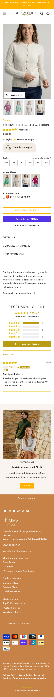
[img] (10, 363)
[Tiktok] (18, 510)
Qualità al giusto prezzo (15, 558)
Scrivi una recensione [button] (27, 344)
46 (30, 163)
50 (46, 163)
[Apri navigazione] (4, 13)
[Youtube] (14, 510)
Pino (7, 180)
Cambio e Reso (10, 583)
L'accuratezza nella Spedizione (18, 571)
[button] (10, 130)
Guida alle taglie (41, 158)
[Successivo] (47, 61)
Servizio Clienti (10, 587)
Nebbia (16, 180)
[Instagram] (9, 510)
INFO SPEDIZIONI (13, 254)
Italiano (26, 624)
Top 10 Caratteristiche (14, 603)
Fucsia (35, 180)
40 (6, 163)
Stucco (26, 180)
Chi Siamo (8, 567)
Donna (6, 120)
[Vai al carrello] (48, 13)
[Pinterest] (23, 510)
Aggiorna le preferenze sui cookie (29, 678)
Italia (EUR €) (9, 624)
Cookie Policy (25, 675)
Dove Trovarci (10, 562)
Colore (6, 172)
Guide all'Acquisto (12, 578)
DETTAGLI (9, 237)
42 (14, 163)
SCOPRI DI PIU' (11, 545)
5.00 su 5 (34, 313)
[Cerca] (41, 13)
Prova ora (16, 95)
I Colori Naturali (11, 608)
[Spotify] (27, 510)
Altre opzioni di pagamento (27, 225)
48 (38, 163)
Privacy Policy (10, 675)
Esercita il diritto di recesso (17, 551)
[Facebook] (5, 510)
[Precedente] (6, 61)
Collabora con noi (12, 592)
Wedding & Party (12, 612)
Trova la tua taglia (22, 148)
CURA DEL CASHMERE (16, 246)
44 (22, 163)
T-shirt (28, 283)
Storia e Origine (11, 599)
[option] (27, 61)
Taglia (5, 158)
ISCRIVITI (27, 485)
